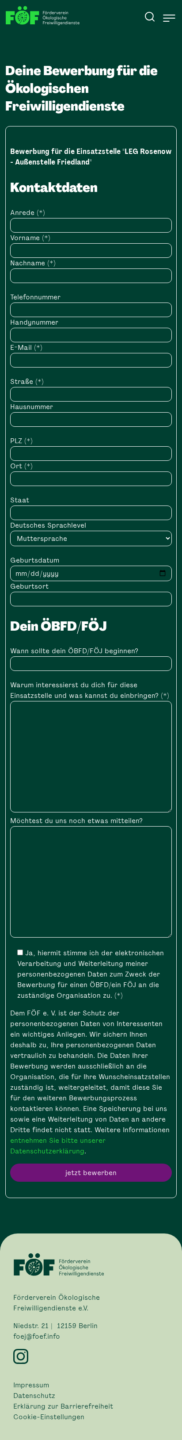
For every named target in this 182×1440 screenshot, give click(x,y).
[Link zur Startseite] (45, 15)
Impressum (31, 1385)
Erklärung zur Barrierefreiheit (63, 1406)
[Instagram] (91, 1356)
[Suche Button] (149, 16)
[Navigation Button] (169, 18)
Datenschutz (34, 1395)
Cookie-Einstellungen (48, 1417)
